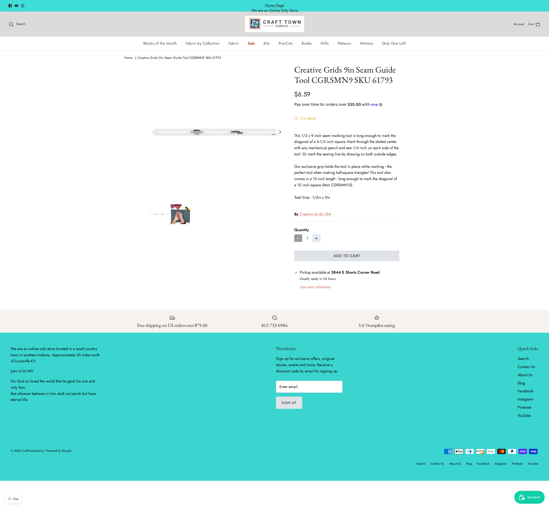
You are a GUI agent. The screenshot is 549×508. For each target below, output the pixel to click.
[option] (217, 132)
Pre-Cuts (286, 43)
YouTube (524, 415)
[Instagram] (22, 5)
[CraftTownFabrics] (274, 24)
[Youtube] (16, 5)
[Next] (280, 132)
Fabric (233, 43)
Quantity (301, 230)
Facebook (525, 391)
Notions (366, 43)
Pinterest (524, 407)
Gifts (325, 43)
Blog (521, 383)
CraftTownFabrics (33, 451)
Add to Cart (346, 256)
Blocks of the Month (160, 43)
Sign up (289, 402)
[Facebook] (10, 5)
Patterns (344, 43)
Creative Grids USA (315, 214)
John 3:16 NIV (22, 371)
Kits (267, 43)
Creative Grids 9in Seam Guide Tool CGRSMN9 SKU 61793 (179, 57)
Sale (251, 43)
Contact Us (526, 367)
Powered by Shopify (58, 451)
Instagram (525, 399)
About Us (525, 375)
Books (307, 43)
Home (128, 57)
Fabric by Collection (203, 43)
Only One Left (394, 43)
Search (523, 358)
